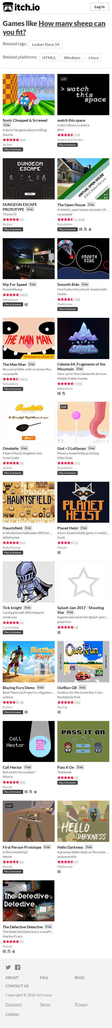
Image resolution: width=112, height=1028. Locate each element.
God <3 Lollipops (71, 448)
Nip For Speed (15, 284)
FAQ (44, 977)
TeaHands (64, 772)
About (11, 977)
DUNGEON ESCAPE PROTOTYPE (20, 207)
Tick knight (12, 607)
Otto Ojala (64, 458)
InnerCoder (11, 458)
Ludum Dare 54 (46, 44)
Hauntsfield (12, 528)
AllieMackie (11, 537)
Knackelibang (12, 289)
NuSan (62, 294)
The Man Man (14, 364)
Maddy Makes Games (72, 378)
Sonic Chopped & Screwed (25, 120)
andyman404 (66, 857)
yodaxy (8, 697)
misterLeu (10, 617)
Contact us (17, 986)
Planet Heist (67, 528)
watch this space (71, 120)
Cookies (12, 1013)
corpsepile (64, 214)
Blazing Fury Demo (19, 687)
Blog (80, 977)
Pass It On (65, 767)
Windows (72, 57)
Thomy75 (10, 214)
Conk (61, 537)
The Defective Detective (23, 926)
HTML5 (49, 57)
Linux (93, 57)
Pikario (8, 777)
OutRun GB (67, 687)
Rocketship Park (68, 697)
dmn (60, 130)
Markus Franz (13, 936)
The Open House (71, 204)
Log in (100, 6)
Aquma (8, 134)
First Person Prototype (22, 847)
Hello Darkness (70, 847)
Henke (7, 857)
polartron (64, 622)
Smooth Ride (68, 284)
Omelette (10, 448)
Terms (45, 1004)
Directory (13, 1004)
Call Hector (12, 767)
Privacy (81, 1004)
